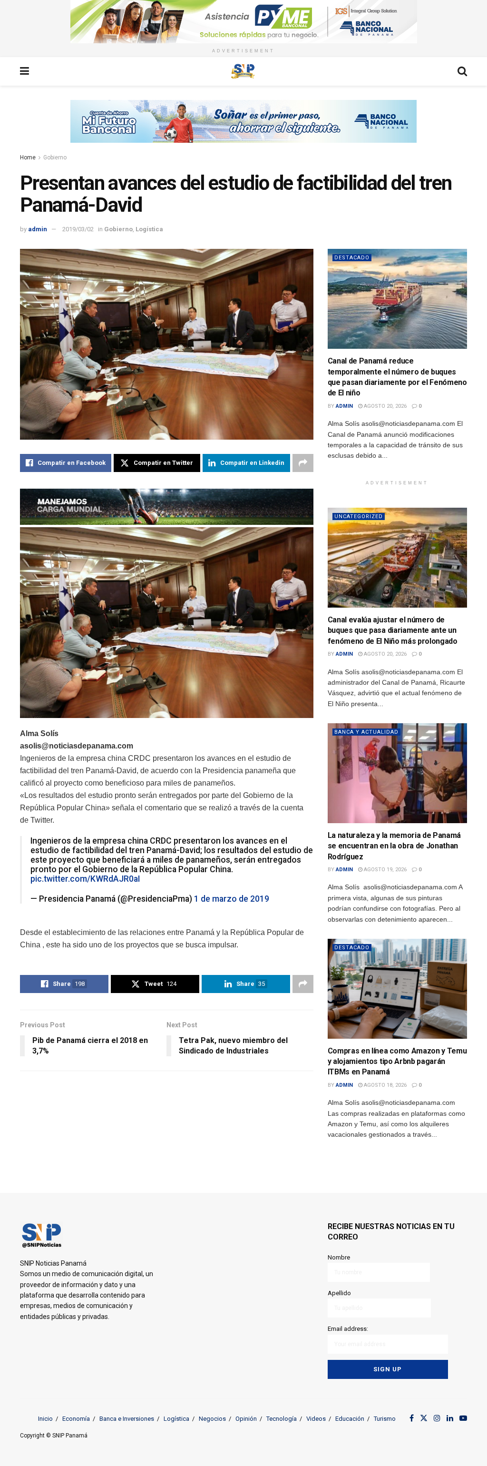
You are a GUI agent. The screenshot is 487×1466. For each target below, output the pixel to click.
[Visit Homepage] (243, 71)
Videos (316, 1418)
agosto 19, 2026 (384, 869)
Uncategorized (358, 516)
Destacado (352, 258)
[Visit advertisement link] (243, 21)
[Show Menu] (24, 71)
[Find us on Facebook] (411, 1418)
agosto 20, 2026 (384, 406)
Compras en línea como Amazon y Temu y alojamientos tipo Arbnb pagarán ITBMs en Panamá (397, 1061)
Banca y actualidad (366, 732)
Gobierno (55, 157)
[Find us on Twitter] (424, 1418)
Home (28, 157)
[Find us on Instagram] (437, 1418)
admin (37, 229)
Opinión (246, 1418)
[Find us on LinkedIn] (450, 1418)
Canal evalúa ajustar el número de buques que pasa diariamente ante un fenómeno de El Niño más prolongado (393, 630)
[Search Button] (462, 71)
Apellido (339, 1293)
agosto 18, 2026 (384, 1085)
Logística (149, 229)
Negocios (212, 1418)
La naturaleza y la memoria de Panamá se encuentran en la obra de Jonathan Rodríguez (394, 846)
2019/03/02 (78, 229)
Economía (76, 1418)
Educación (349, 1418)
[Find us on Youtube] (463, 1418)
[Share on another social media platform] (302, 463)
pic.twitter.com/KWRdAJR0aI (85, 879)
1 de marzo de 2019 (231, 899)
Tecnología (281, 1418)
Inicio (45, 1418)
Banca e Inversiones (126, 1418)
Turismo (385, 1418)
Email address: (348, 1328)
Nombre (339, 1257)
